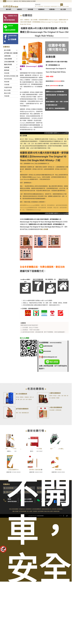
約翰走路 (27, 397)
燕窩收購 (6, 81)
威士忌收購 (34, 19)
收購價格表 (41, 9)
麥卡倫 (17, 397)
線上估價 (63, 9)
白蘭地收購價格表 (55, 393)
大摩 (31, 397)
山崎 (21, 399)
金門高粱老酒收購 (47, 6)
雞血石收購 (7, 93)
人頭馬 (58, 395)
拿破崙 (57, 397)
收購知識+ (52, 9)
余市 (27, 399)
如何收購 (30, 9)
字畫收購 (6, 96)
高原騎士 (22, 397)
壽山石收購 (7, 90)
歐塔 (65, 395)
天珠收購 (6, 84)
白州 (24, 399)
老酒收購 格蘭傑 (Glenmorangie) (48, 19)
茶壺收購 (6, 73)
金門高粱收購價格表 (22, 409)
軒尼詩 (54, 395)
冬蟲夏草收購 (8, 87)
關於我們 (8, 9)
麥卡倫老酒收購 (40, 6)
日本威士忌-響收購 (65, 6)
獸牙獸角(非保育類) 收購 (11, 76)
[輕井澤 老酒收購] (26, 254)
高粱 (17, 412)
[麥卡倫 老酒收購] (40, 241)
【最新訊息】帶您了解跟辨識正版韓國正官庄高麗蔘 (24, 1)
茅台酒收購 (51, 410)
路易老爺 (53, 397)
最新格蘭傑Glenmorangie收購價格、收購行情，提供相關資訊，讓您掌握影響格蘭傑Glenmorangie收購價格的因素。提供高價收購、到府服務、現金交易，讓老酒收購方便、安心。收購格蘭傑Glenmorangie (43, 208)
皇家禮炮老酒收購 (54, 6)
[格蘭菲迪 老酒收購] (26, 241)
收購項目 (19, 9)
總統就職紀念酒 (25, 412)
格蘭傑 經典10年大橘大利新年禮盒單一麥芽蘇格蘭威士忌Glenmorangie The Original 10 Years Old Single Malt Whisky (44, 22)
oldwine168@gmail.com (50, 357)
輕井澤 (30, 399)
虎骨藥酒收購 (58, 410)
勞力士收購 (59, 6)
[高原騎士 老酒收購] (54, 241)
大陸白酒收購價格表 (55, 407)
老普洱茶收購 (8, 79)
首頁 (21, 19)
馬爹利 (50, 395)
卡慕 (62, 395)
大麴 (20, 412)
